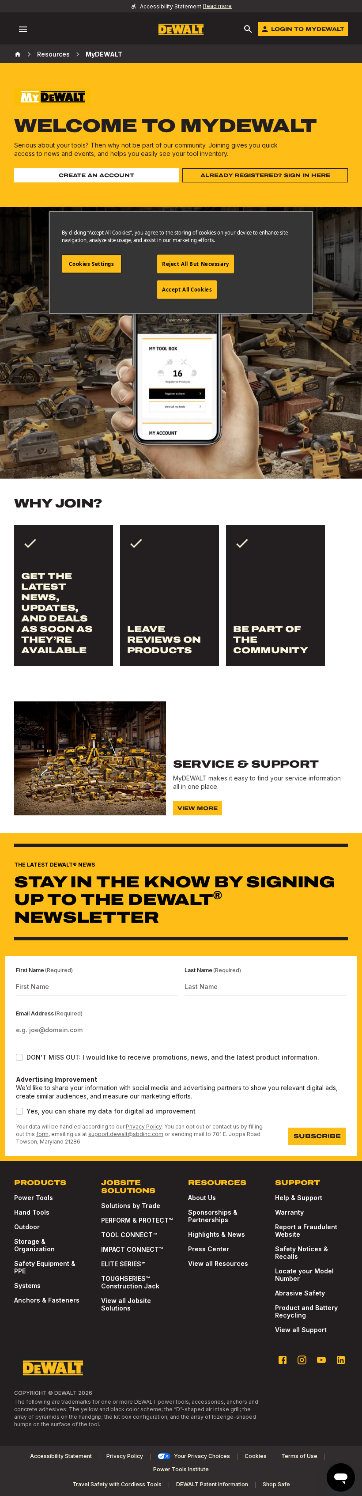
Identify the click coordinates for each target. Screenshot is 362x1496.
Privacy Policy (144, 1126)
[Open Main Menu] (23, 29)
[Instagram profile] (302, 1360)
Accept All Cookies (187, 289)
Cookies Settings (91, 264)
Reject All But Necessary (195, 264)
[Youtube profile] (321, 1360)
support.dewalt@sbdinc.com (125, 1134)
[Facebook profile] (282, 1360)
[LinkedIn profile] (341, 1360)
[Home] (17, 54)
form (42, 1134)
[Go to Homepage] (181, 29)
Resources (53, 54)
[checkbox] (19, 1057)
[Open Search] (248, 29)
